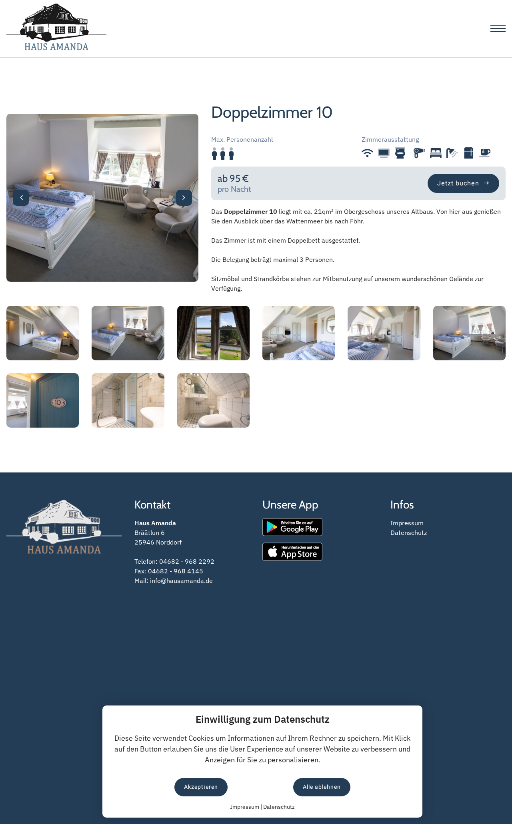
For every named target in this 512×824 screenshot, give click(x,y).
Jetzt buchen (460, 183)
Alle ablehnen (322, 787)
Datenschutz (408, 533)
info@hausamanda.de (181, 581)
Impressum (407, 523)
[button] (21, 198)
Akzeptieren (201, 787)
